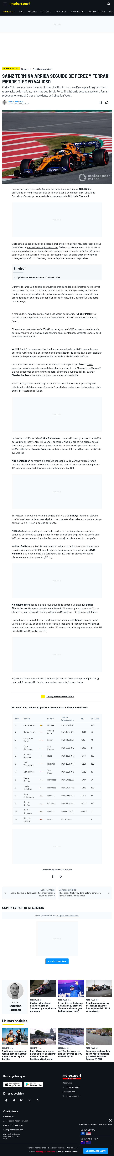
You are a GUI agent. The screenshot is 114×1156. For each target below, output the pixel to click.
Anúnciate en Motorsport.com (15, 1121)
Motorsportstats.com (72, 1096)
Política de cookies (56, 1148)
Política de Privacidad (75, 1148)
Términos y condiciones (36, 1148)
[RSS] (37, 1100)
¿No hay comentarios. (57, 915)
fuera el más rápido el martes (42, 247)
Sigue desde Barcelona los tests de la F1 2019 (38, 277)
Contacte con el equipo (13, 1125)
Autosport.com (69, 1091)
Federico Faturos (15, 101)
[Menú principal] (5, 4)
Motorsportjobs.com (71, 1087)
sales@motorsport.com (13, 1129)
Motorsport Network (45, 1151)
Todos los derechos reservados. (70, 1151)
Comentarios (8, 1116)
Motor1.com (67, 1083)
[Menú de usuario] (108, 4)
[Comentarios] (107, 102)
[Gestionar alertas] (60, 876)
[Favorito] (100, 102)
